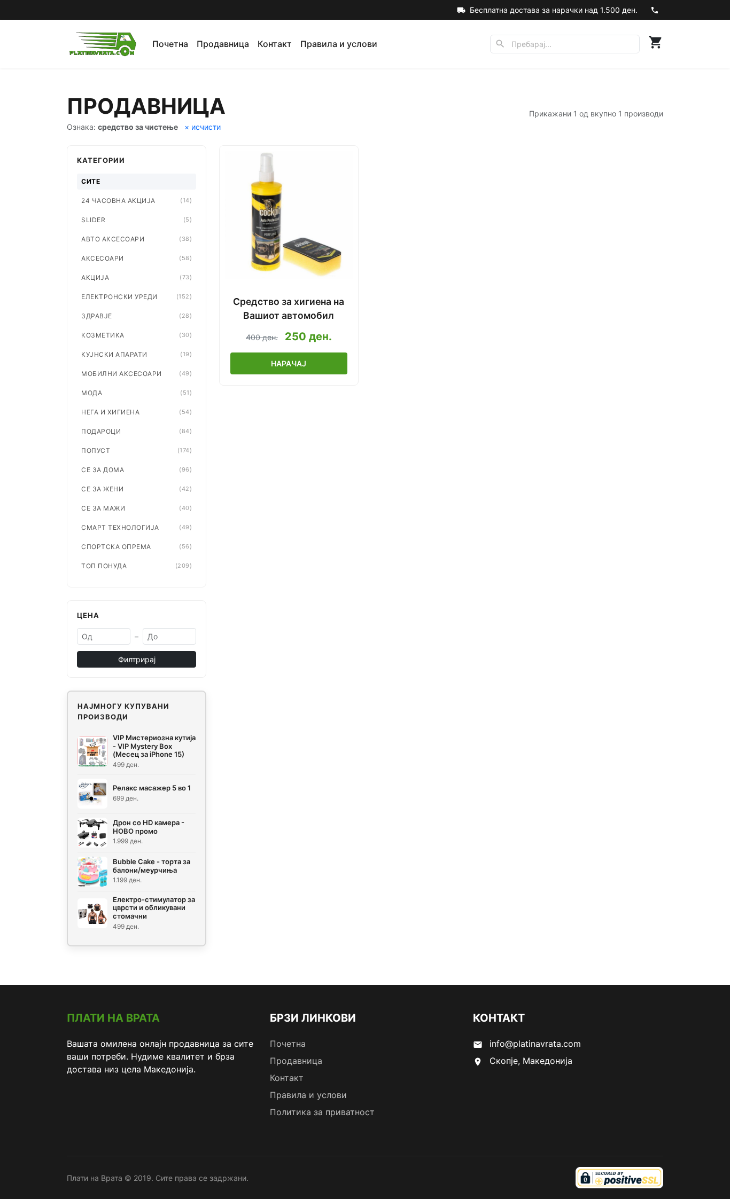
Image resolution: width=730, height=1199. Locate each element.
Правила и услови (338, 43)
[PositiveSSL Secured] (619, 1177)
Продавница (223, 43)
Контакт (275, 43)
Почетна (170, 43)
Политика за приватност (322, 1112)
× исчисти (202, 126)
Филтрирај (137, 659)
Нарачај (288, 363)
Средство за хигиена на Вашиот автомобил (288, 308)
